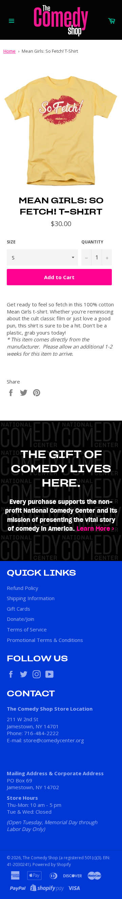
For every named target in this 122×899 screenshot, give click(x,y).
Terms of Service (27, 629)
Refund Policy (22, 587)
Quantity (92, 242)
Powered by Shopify (52, 864)
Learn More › (95, 529)
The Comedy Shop (40, 858)
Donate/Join (20, 618)
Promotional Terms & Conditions (45, 640)
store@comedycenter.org (53, 740)
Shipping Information (31, 598)
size (11, 242)
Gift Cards (18, 608)
